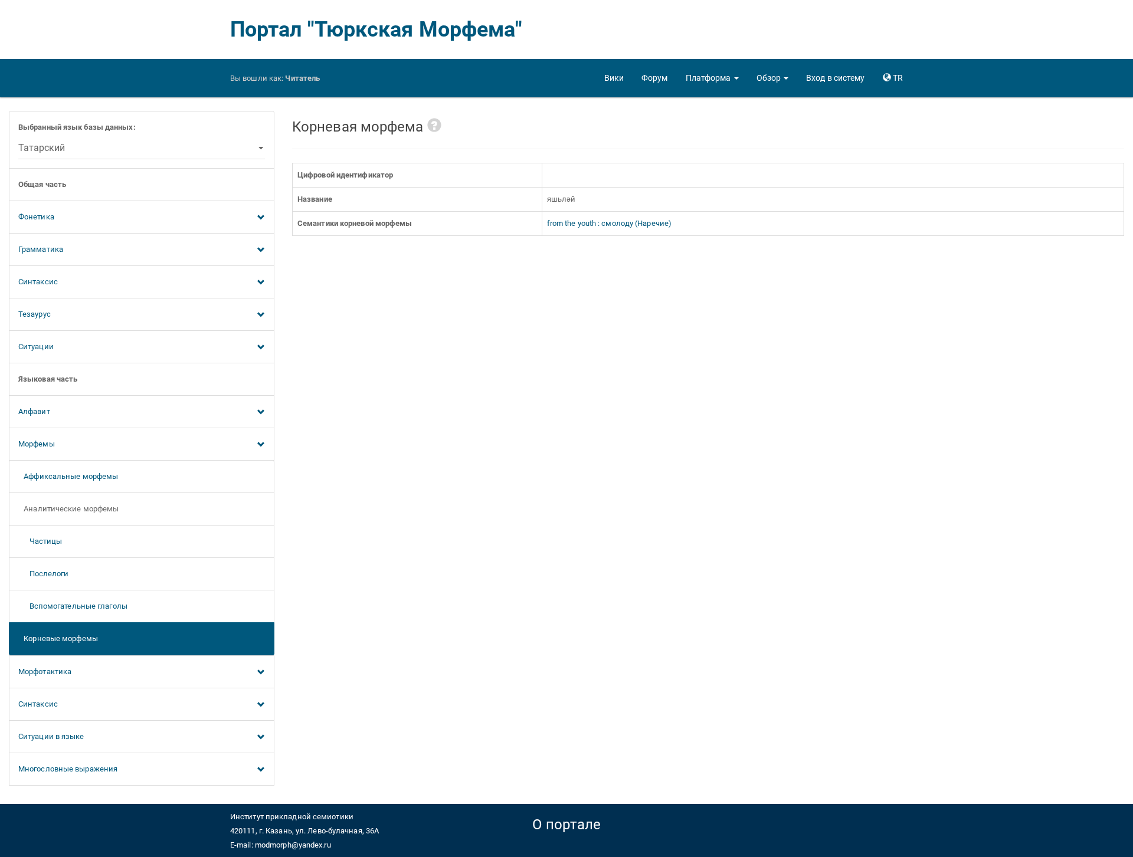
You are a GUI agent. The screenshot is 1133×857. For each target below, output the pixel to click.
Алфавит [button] (34, 411)
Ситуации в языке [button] (51, 736)
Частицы (40, 541)
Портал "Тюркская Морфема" (376, 29)
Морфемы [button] (36, 443)
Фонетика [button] (36, 216)
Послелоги (43, 573)
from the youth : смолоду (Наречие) (609, 223)
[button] (712, 78)
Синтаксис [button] (38, 281)
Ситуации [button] (36, 346)
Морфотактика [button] (44, 671)
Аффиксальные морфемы (68, 476)
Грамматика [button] (40, 249)
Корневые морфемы (58, 638)
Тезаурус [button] (34, 314)
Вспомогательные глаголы (72, 606)
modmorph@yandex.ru (293, 844)
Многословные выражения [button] (67, 768)
